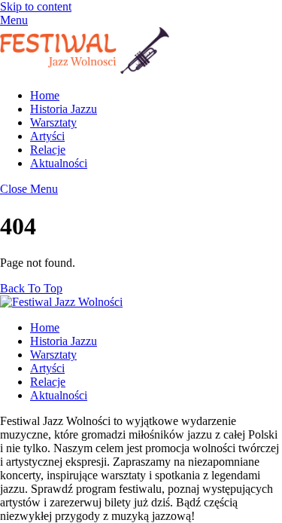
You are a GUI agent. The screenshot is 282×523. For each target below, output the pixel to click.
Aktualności (58, 163)
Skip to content (35, 6)
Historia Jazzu (63, 108)
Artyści (47, 136)
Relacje (47, 149)
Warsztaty (53, 122)
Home (44, 95)
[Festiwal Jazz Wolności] (84, 69)
